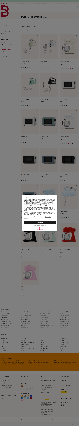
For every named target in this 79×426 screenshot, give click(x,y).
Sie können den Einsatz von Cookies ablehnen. (37, 214)
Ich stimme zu (40, 222)
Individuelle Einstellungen (40, 225)
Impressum (26, 218)
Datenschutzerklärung (48, 217)
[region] (39, 213)
